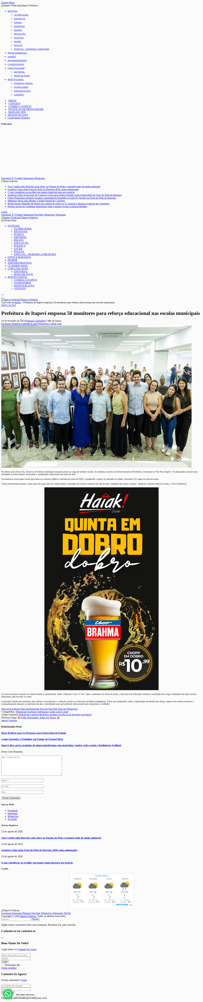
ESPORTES (19, 26)
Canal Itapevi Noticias (19, 117)
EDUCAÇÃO (20, 34)
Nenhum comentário (35, 320)
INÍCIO (12, 100)
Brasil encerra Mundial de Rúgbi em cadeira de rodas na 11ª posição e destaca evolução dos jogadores (58, 203)
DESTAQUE (19, 19)
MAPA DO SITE (17, 112)
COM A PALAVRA (16, 68)
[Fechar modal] (2, 937)
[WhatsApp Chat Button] (8, 994)
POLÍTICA (19, 38)
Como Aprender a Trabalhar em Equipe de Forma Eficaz (32, 739)
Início (18, 302)
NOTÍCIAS (12, 11)
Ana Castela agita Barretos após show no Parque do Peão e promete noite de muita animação (54, 186)
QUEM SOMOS (21, 87)
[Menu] (2, 294)
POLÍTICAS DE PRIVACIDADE (26, 109)
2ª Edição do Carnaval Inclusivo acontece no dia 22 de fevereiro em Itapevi (54, 714)
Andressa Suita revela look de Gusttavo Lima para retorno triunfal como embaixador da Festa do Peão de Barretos (65, 195)
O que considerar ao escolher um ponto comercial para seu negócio (41, 192)
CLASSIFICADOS (16, 64)
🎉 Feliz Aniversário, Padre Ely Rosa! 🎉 (38, 717)
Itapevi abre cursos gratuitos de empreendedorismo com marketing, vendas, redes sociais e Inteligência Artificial (61, 745)
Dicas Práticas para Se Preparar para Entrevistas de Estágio (33, 733)
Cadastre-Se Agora (26, 949)
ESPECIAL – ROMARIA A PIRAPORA (31, 49)
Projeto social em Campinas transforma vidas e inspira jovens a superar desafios (47, 206)
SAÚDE (17, 42)
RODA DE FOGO (22, 76)
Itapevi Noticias (9, 720)
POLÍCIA (18, 45)
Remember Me (12, 965)
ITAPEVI (18, 23)
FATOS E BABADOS (17, 53)
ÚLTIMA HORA (21, 15)
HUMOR (12, 57)
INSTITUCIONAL (16, 80)
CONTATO (19, 95)
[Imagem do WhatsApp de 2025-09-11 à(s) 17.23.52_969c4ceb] (101, 689)
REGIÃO (18, 30)
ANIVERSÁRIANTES (17, 61)
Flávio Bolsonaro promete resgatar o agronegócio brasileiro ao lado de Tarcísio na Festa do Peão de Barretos (62, 198)
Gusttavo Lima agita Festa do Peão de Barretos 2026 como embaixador (43, 189)
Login (5, 962)
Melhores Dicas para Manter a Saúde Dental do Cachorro (36, 200)
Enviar (35, 919)
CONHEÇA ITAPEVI (23, 83)
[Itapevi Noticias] (19, 217)
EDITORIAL (19, 72)
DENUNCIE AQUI (22, 91)
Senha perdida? (9, 968)
